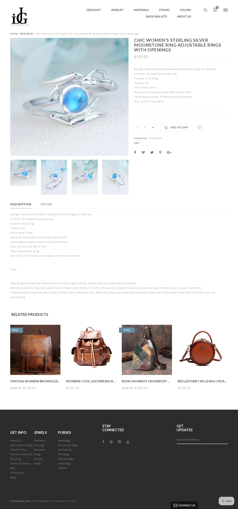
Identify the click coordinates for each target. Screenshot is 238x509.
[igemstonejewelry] (19, 16)
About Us (15, 440)
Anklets (38, 459)
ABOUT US (184, 16)
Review (46, 204)
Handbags (64, 440)
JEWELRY (117, 10)
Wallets (62, 468)
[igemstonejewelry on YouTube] (127, 442)
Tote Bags (64, 454)
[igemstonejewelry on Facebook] (103, 442)
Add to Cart (179, 127)
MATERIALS (141, 10)
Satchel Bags (66, 459)
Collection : (141, 138)
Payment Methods (21, 454)
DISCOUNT (94, 10)
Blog (13, 477)
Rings (37, 454)
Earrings (39, 445)
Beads (37, 463)
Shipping (15, 459)
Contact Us (17, 472)
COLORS (185, 10)
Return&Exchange (21, 445)
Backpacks (65, 449)
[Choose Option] (91, 366)
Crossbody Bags (68, 445)
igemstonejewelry (41, 501)
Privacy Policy (18, 449)
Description (20, 204)
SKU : (137, 142)
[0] (215, 10)
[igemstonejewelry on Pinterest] (111, 442)
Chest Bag (64, 463)
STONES (164, 10)
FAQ (12, 468)
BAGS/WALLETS (156, 16)
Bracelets (40, 440)
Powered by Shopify (64, 501)
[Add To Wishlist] (199, 127)
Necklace (39, 449)
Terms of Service (20, 463)
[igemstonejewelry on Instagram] (119, 442)
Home (14, 33)
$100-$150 (26, 33)
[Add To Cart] (35, 366)
